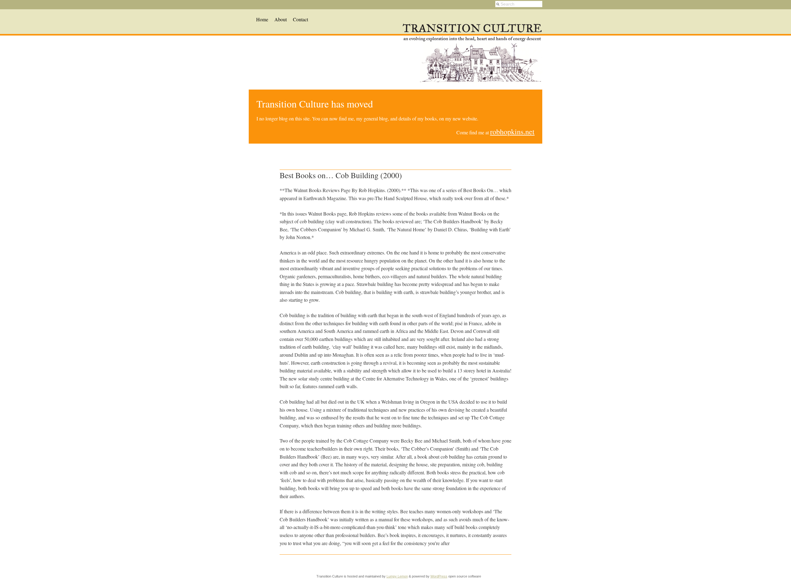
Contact (300, 19)
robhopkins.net (512, 131)
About (280, 19)
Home (262, 19)
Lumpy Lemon (397, 576)
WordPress (438, 576)
